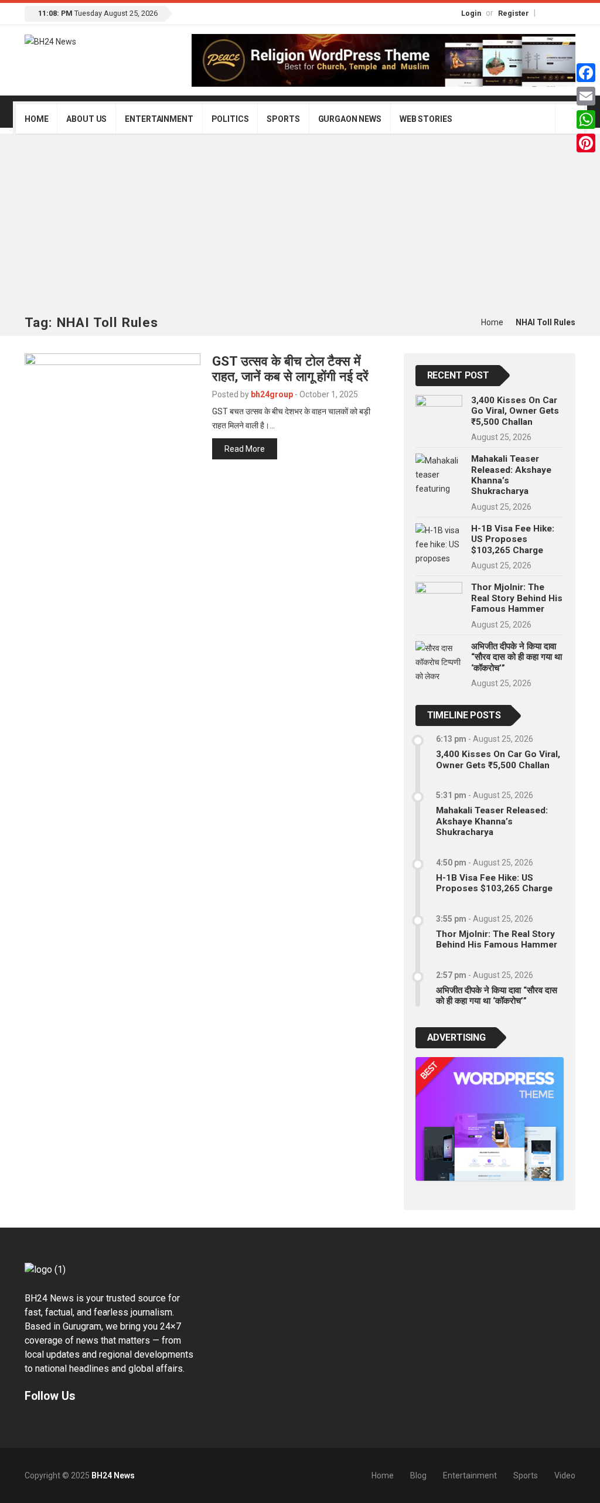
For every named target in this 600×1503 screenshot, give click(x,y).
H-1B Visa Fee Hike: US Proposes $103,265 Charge (512, 539)
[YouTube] (570, 12)
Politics (230, 119)
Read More (244, 449)
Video (564, 1475)
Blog (418, 1475)
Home (36, 119)
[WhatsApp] (586, 119)
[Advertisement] (300, 227)
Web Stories (426, 119)
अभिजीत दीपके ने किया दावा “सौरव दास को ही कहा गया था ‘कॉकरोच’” (516, 657)
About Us (86, 119)
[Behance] (45, 1423)
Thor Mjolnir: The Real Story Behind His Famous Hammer (516, 598)
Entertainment (159, 119)
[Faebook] (30, 1423)
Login (471, 13)
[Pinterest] (586, 143)
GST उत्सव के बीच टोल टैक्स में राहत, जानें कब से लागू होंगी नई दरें (290, 368)
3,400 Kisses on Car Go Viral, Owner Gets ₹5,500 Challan (515, 411)
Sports (283, 119)
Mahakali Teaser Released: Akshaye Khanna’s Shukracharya (492, 821)
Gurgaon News (349, 119)
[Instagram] (558, 12)
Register (513, 13)
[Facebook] (545, 12)
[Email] (586, 96)
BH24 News (113, 1475)
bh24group (272, 394)
